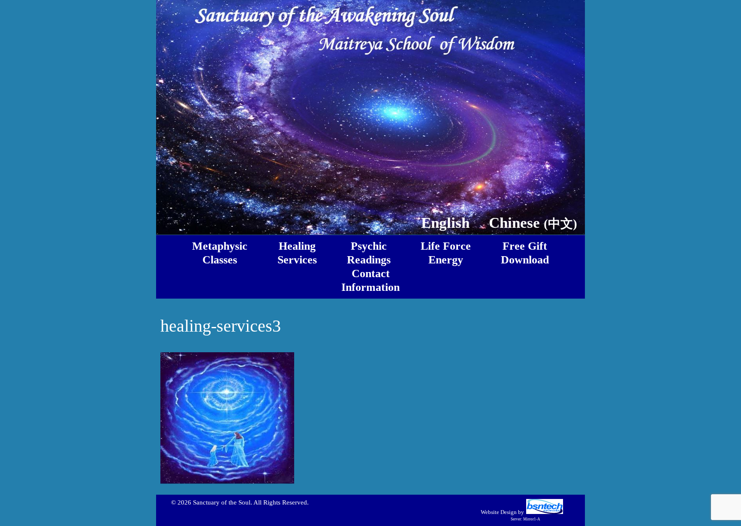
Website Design (499, 512)
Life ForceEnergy (446, 253)
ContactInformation (370, 280)
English (445, 223)
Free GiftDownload (525, 253)
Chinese (533, 223)
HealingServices (297, 253)
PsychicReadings (369, 253)
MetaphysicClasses (219, 253)
